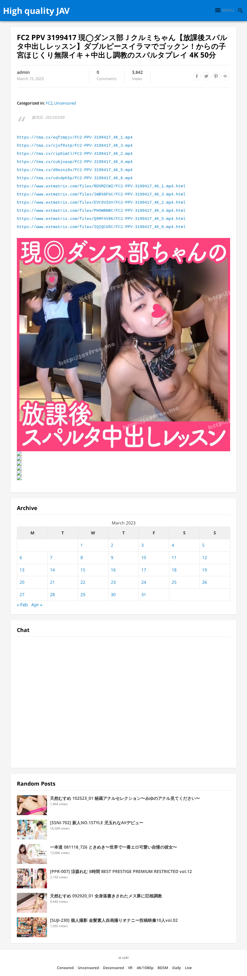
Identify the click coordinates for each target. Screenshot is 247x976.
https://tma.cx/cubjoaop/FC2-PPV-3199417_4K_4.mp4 (75, 162)
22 (82, 582)
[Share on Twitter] (206, 76)
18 (174, 570)
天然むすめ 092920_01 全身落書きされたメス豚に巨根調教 (106, 896)
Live (188, 967)
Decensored (113, 967)
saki (125, 957)
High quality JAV (36, 10)
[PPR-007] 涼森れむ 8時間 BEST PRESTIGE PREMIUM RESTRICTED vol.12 (121, 871)
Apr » (36, 605)
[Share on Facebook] (196, 76)
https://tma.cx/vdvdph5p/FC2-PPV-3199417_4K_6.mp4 (75, 178)
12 (204, 557)
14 (52, 570)
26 (204, 582)
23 (113, 582)
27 (22, 594)
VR (130, 967)
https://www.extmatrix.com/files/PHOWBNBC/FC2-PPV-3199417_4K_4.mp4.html (101, 210)
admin (23, 72)
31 (143, 594)
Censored (65, 967)
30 (113, 594)
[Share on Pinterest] (216, 76)
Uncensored (65, 103)
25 (174, 582)
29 (82, 594)
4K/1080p (145, 967)
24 (143, 582)
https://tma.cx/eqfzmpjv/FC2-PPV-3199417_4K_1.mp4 (75, 137)
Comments (107, 75)
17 (143, 570)
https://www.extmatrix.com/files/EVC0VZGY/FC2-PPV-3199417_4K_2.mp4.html (101, 202)
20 (22, 582)
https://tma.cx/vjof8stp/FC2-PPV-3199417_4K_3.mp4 (75, 145)
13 (22, 570)
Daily (176, 967)
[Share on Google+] (225, 76)
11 (174, 557)
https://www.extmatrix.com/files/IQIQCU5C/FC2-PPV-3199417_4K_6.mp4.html (101, 227)
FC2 (49, 103)
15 (82, 570)
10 (143, 557)
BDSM (163, 967)
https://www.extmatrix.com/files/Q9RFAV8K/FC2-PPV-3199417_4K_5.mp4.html (101, 219)
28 (52, 594)
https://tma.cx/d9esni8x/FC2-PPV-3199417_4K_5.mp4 (75, 170)
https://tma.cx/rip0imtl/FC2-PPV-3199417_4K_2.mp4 (75, 154)
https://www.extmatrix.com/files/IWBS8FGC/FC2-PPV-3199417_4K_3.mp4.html (101, 194)
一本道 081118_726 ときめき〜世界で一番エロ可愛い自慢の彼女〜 (113, 847)
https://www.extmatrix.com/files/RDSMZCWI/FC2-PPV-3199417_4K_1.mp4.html (101, 186)
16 (113, 570)
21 (52, 582)
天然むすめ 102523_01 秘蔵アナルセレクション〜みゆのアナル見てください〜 (125, 798)
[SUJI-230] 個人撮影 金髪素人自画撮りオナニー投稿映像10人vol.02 (114, 920)
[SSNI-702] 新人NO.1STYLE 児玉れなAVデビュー (96, 822)
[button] (224, 10)
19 (204, 570)
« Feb (22, 605)
